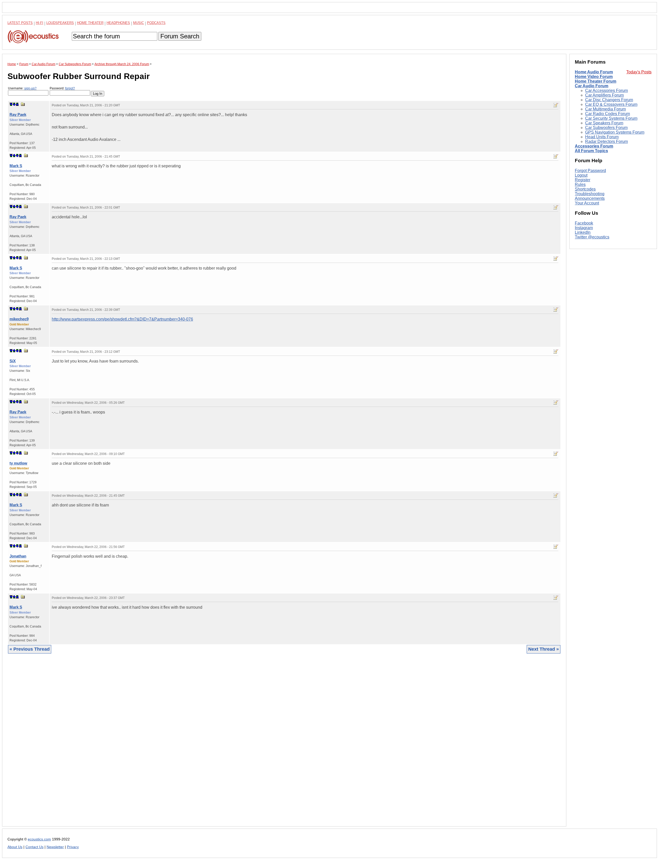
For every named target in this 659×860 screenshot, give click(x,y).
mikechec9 (19, 319)
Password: (62, 88)
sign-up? (30, 88)
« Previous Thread (30, 649)
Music (138, 23)
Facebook (584, 223)
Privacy (73, 847)
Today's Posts (639, 72)
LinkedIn (583, 232)
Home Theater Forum (595, 81)
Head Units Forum (602, 137)
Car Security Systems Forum (611, 118)
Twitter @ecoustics (592, 237)
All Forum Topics (591, 151)
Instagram (584, 228)
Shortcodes (585, 189)
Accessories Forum (594, 146)
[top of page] (11, 104)
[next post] (14, 104)
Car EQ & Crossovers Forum (611, 104)
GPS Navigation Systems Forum (614, 132)
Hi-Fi (39, 23)
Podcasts (156, 23)
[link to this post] (22, 104)
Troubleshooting (589, 194)
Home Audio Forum (594, 72)
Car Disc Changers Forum (609, 100)
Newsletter (55, 847)
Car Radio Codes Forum (607, 113)
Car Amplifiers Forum (604, 95)
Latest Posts (20, 23)
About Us (14, 847)
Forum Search (179, 36)
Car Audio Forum (591, 86)
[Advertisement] (161, 744)
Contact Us (34, 847)
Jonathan (18, 556)
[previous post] (14, 155)
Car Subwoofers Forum (606, 127)
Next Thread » (543, 649)
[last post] (17, 104)
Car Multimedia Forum (605, 109)
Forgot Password (590, 170)
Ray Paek (18, 114)
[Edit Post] (555, 105)
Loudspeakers (60, 23)
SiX (13, 361)
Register (582, 180)
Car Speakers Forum (604, 123)
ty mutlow (18, 463)
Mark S (16, 166)
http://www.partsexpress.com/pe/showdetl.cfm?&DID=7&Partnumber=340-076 (122, 319)
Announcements (590, 198)
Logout (581, 175)
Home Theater (90, 23)
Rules (580, 184)
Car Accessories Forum (606, 90)
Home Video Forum (594, 76)
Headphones (118, 23)
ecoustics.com (39, 839)
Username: (22, 88)
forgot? (70, 88)
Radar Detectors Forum (606, 141)
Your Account (587, 203)
